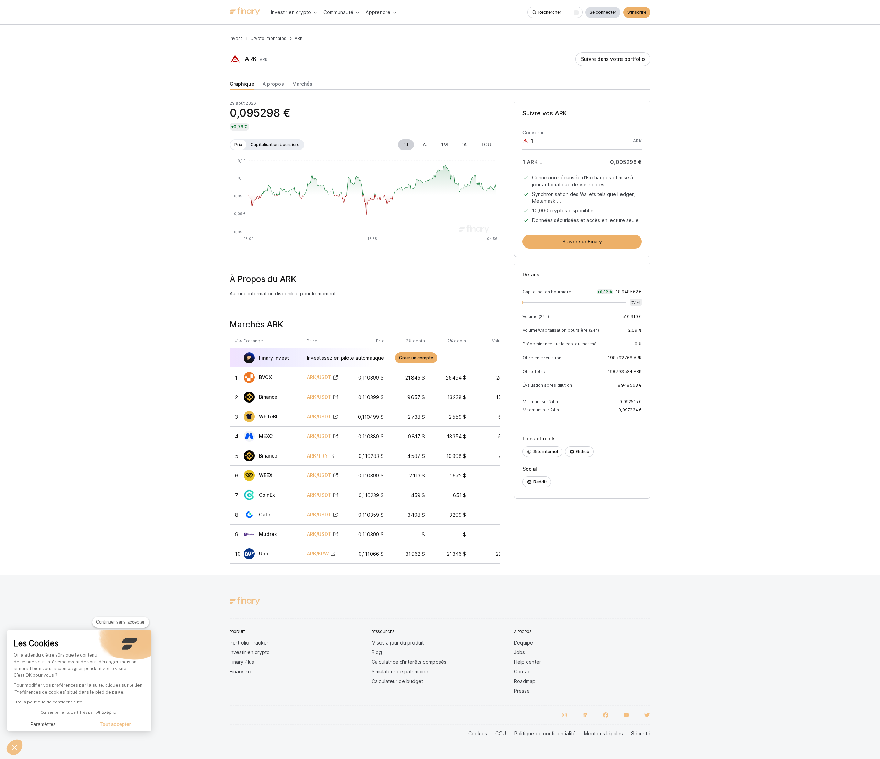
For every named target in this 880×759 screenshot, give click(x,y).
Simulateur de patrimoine (400, 671)
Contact (523, 671)
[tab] (242, 85)
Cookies (477, 733)
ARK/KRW (318, 554)
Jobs (519, 652)
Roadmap (525, 681)
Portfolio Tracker (249, 643)
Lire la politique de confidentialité (48, 702)
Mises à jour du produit (398, 643)
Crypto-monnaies (268, 38)
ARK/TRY (317, 456)
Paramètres (43, 724)
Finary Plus (242, 662)
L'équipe (523, 643)
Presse (522, 691)
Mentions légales (603, 733)
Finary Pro (241, 671)
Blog (377, 652)
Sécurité (640, 733)
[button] (14, 747)
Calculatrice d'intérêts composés (409, 662)
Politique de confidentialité (545, 733)
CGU (500, 733)
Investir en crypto (250, 652)
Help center (527, 662)
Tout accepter (115, 724)
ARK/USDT (319, 377)
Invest (236, 38)
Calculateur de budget (397, 681)
